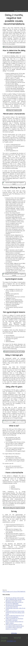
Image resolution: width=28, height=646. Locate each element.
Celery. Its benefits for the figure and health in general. (14, 619)
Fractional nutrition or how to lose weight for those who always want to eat (15, 612)
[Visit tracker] (1, 645)
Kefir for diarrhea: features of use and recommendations (15, 616)
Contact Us (11, 641)
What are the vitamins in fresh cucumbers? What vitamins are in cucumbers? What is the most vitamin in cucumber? (15, 627)
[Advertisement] (14, 577)
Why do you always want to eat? (15, 597)
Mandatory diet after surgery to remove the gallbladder (14, 602)
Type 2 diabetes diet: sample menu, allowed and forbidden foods (15, 599)
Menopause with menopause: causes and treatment (14, 605)
